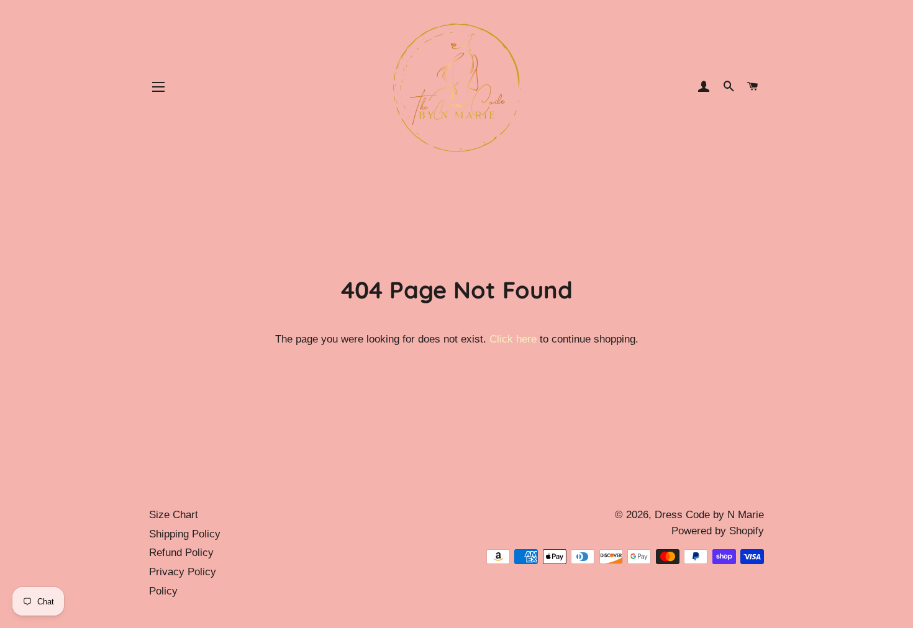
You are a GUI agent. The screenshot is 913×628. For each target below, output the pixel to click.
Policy (163, 591)
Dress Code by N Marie (709, 515)
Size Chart (173, 515)
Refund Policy (181, 552)
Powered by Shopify (717, 531)
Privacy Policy (182, 572)
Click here (513, 339)
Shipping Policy (184, 534)
